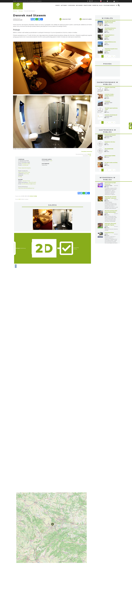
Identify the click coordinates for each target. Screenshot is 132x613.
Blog (101, 5)
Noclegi (20, 176)
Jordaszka (107, 101)
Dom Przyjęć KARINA (110, 155)
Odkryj (57, 5)
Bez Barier (79, 5)
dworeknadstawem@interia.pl (28, 183)
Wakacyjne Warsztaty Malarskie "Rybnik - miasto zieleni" (110, 225)
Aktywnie (64, 5)
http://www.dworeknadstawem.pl (26, 188)
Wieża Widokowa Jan (110, 42)
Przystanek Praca (109, 232)
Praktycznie (87, 5)
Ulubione (110, 1)
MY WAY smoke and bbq (111, 162)
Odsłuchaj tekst (66, 19)
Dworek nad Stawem (23, 148)
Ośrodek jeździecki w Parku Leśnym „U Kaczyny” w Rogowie (110, 30)
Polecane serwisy (109, 5)
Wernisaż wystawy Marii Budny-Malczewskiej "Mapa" (111, 212)
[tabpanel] (43, 220)
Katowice (107, 71)
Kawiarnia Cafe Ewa (110, 142)
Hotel (51, 160)
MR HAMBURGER (109, 148)
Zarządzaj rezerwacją (86, 151)
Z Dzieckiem (71, 5)
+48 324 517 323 (26, 181)
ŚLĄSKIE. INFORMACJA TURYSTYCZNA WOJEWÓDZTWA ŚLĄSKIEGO (27, 1)
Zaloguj (116, 1)
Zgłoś (89, 154)
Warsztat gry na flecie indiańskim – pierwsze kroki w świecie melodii (111, 198)
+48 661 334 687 (32, 182)
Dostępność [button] (96, 1)
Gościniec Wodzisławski (111, 115)
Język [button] (104, 1)
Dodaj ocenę (33, 196)
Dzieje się (95, 5)
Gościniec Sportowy (110, 87)
